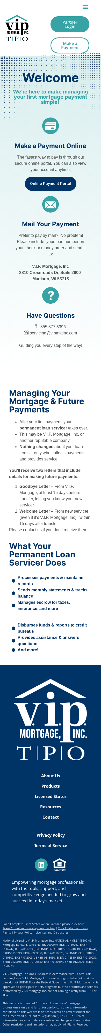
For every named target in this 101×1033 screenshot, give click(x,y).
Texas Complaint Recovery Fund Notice (29, 928)
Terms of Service (50, 845)
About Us (50, 776)
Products (50, 786)
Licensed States (51, 796)
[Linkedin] (41, 864)
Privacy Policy (51, 835)
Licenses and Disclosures (51, 932)
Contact (50, 817)
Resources (50, 807)
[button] (85, 7)
